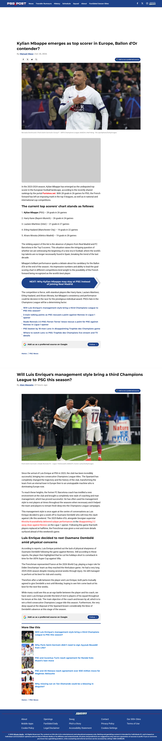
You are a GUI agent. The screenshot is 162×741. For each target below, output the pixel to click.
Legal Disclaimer (51, 728)
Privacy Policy (107, 723)
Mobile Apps (27, 723)
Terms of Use (133, 723)
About (84, 4)
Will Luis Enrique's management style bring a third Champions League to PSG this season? (60, 309)
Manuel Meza (26, 54)
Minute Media (19, 734)
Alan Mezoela (26, 385)
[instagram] (147, 3)
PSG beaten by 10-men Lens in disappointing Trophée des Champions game (61, 329)
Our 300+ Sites (134, 719)
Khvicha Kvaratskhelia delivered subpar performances (47, 521)
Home (24, 353)
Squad (76, 4)
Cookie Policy (27, 728)
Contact (105, 719)
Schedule (66, 4)
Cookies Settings (109, 728)
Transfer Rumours (44, 4)
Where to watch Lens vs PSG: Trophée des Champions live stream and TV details (60, 334)
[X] (142, 3)
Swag (71, 719)
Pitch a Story (75, 723)
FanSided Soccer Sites (99, 4)
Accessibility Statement (80, 728)
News (31, 4)
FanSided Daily (51, 723)
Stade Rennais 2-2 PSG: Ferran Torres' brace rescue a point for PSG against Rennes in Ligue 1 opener (60, 323)
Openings (48, 719)
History (57, 4)
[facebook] (137, 3)
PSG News (33, 353)
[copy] (36, 59)
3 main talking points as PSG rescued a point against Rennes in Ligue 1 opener (59, 316)
